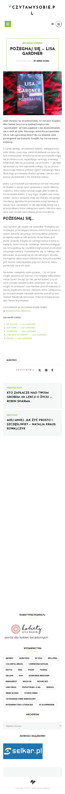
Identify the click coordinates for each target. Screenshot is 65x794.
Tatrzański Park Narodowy (21, 699)
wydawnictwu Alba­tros (18, 310)
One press (11, 687)
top (32, 781)
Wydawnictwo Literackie (19, 704)
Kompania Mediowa (39, 675)
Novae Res (42, 681)
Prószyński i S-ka (31, 687)
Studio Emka (31, 693)
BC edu (38, 658)
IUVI (21, 675)
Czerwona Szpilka (38, 664)
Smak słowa (12, 693)
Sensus (50, 687)
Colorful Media (14, 664)
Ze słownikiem (46, 704)
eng (20, 669)
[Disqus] (32, 484)
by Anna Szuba (41, 61)
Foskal (43, 669)
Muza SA (27, 681)
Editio (9, 669)
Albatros (11, 360)
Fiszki (31, 669)
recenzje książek (32, 43)
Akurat (9, 658)
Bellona (52, 658)
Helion (9, 675)
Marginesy (11, 681)
